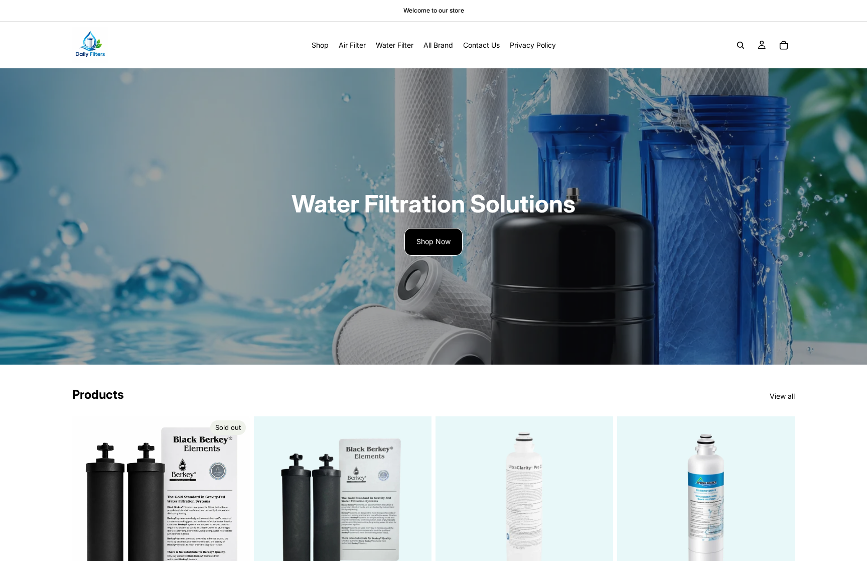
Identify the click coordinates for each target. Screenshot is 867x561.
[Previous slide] (87, 505)
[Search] (741, 45)
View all (782, 396)
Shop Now (433, 241)
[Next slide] (235, 505)
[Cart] (784, 45)
